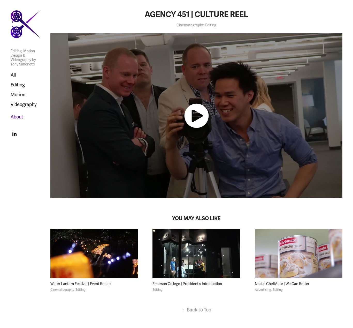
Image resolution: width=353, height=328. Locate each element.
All (13, 75)
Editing (18, 85)
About (17, 117)
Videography (24, 104)
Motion (18, 95)
